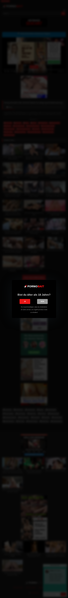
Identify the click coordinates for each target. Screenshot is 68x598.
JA (25, 301)
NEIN (42, 301)
